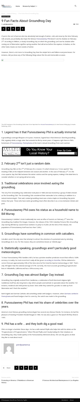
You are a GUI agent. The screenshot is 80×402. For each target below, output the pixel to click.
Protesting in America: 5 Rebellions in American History (17, 381)
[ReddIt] (18, 29)
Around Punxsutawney (47, 124)
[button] (75, 6)
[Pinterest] (13, 29)
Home (3, 13)
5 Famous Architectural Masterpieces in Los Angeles (60, 380)
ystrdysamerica (8, 24)
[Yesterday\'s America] (6, 6)
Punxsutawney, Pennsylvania (21, 143)
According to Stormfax (52, 260)
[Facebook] (3, 29)
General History (11, 13)
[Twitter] (8, 29)
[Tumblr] (23, 29)
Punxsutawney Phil (43, 39)
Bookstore (65, 400)
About (72, 400)
